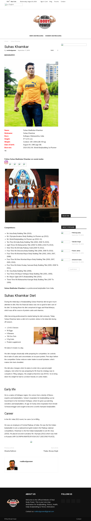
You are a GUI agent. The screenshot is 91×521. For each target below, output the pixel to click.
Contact (63, 1)
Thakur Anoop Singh (50, 451)
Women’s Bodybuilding (53, 36)
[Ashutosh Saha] (65, 262)
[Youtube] (85, 7)
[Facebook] (74, 7)
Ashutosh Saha (76, 259)
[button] (84, 35)
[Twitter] (81, 7)
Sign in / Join (44, 1)
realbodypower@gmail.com (44, 511)
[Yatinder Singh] (65, 244)
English (11, 4)
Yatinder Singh (76, 242)
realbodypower (11, 50)
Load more (73, 269)
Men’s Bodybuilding (36, 36)
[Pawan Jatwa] (65, 253)
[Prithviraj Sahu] (65, 235)
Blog (50, 1)
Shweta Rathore (10, 451)
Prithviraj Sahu (76, 233)
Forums (56, 1)
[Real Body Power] (45, 21)
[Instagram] (77, 7)
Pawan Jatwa (76, 251)
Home (6, 41)
